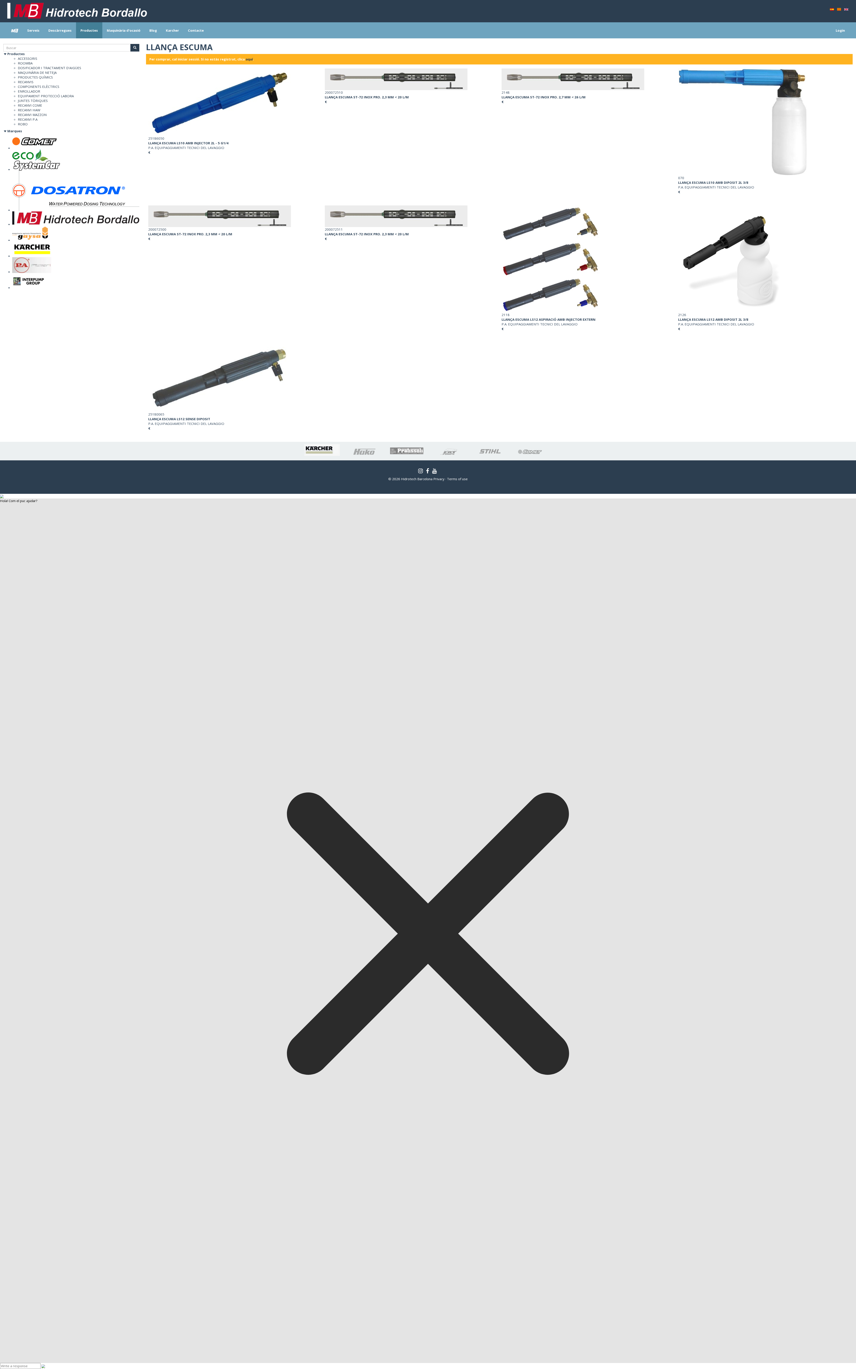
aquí (249, 59)
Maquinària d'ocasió (123, 30)
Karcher (172, 30)
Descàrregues (60, 30)
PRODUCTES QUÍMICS (35, 77)
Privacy (438, 479)
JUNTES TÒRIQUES (33, 100)
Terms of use (457, 479)
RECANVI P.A (27, 119)
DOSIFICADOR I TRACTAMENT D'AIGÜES (49, 68)
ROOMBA (25, 63)
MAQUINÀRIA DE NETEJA (37, 72)
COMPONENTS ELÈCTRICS (38, 86)
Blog (153, 30)
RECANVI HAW (29, 110)
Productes (89, 30)
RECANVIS (25, 82)
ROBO (23, 124)
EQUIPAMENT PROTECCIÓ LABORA (46, 96)
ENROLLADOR (29, 91)
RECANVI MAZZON (32, 114)
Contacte (196, 30)
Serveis (33, 30)
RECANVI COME (30, 105)
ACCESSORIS (27, 58)
